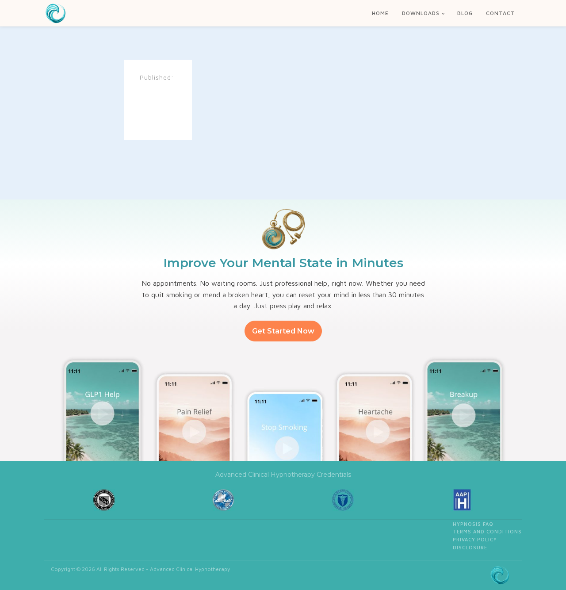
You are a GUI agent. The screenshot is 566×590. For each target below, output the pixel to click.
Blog (465, 13)
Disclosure (470, 547)
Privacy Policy (475, 539)
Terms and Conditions (487, 531)
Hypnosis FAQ (473, 524)
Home (380, 13)
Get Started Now (283, 331)
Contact (500, 13)
